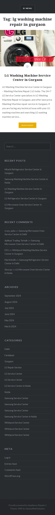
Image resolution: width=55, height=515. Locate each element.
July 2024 (9, 308)
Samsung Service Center (16, 398)
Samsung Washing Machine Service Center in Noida (26, 181)
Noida (7, 392)
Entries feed (11, 464)
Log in (7, 457)
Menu (29, 8)
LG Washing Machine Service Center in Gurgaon (23, 191)
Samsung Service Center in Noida (21, 416)
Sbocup (8, 269)
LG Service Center (13, 373)
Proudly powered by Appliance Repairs (27, 505)
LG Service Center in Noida (18, 386)
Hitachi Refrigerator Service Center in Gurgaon (23, 171)
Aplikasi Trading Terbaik (16, 240)
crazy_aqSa (10, 231)
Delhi (7, 349)
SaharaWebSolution (35, 508)
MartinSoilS (10, 260)
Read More (27, 125)
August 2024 (11, 302)
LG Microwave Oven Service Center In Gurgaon (23, 206)
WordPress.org (12, 476)
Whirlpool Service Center (17, 422)
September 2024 (13, 295)
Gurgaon (9, 361)
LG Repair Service (13, 367)
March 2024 (10, 326)
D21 (7, 250)
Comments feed (12, 470)
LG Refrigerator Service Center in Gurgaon (26, 198)
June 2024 (10, 314)
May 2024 (9, 320)
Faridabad (9, 355)
